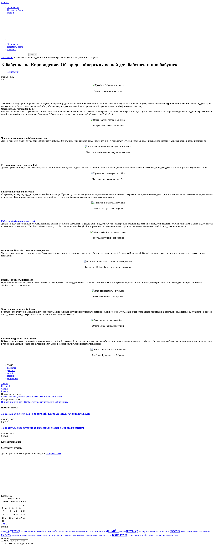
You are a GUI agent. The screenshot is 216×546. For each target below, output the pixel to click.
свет (57, 535)
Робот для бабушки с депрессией (18, 221)
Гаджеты (11, 368)
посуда (51, 535)
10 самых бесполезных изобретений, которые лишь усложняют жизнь (45, 413)
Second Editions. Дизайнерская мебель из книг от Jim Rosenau (31, 396)
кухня (189, 531)
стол (105, 535)
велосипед (79, 531)
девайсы (11, 370)
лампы (201, 531)
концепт (144, 530)
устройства (12, 378)
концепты (164, 531)
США (25, 531)
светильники (76, 535)
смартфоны (93, 535)
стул (109, 535)
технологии (119, 535)
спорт (100, 535)
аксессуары (64, 531)
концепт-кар (155, 531)
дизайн (10, 373)
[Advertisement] (54, 25)
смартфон (85, 535)
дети (103, 531)
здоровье (122, 531)
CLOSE (5, 2)
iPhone (3, 531)
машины (207, 531)
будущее (72, 531)
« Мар (4, 524)
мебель (6, 535)
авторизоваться (53, 453)
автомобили (40, 531)
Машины (11, 12)
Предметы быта (15, 10)
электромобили (171, 535)
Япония (30, 531)
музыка (30, 535)
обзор (36, 535)
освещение (42, 535)
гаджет (87, 531)
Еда (20, 531)
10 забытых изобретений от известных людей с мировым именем (42, 427)
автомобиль (54, 531)
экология (160, 535)
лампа (196, 531)
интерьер (132, 530)
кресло (183, 531)
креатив (175, 530)
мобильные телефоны (19, 535)
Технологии (13, 7)
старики (11, 376)
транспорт (133, 535)
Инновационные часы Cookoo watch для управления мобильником (34, 402)
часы (153, 535)
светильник (65, 535)
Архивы (5, 540)
